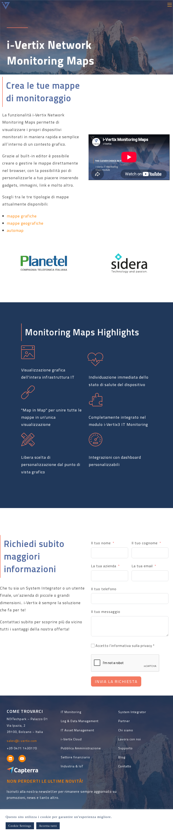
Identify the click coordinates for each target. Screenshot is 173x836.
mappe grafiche (22, 216)
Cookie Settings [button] (19, 825)
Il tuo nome (101, 543)
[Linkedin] (10, 758)
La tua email (142, 566)
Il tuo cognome (145, 543)
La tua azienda (103, 566)
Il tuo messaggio (105, 611)
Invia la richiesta (116, 681)
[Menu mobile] (169, 4)
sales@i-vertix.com (22, 740)
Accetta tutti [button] (48, 825)
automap (15, 230)
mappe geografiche (25, 223)
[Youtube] (22, 758)
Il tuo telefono (103, 589)
